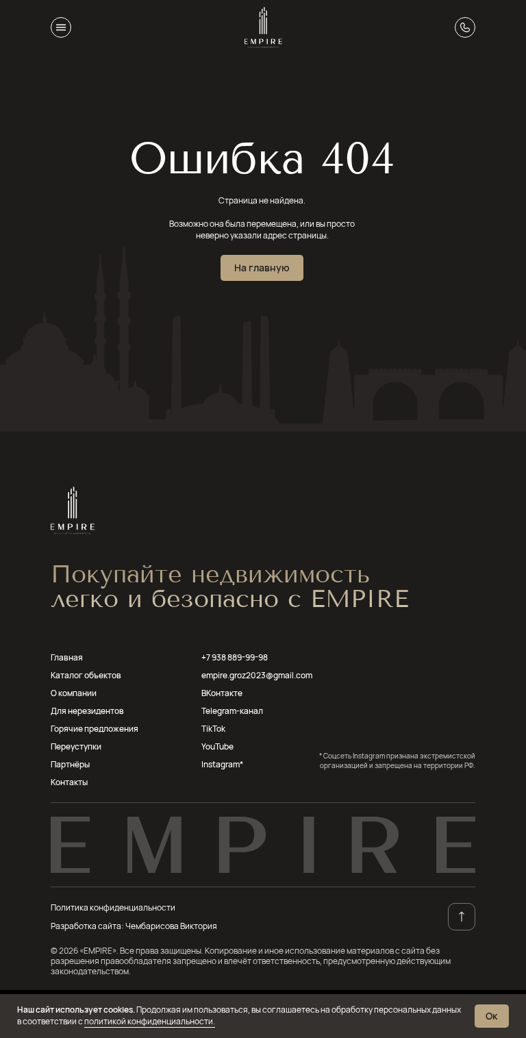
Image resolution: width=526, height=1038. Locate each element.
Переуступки (76, 746)
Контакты (69, 782)
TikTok (213, 728)
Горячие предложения (94, 728)
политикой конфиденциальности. (149, 1021)
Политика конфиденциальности (113, 907)
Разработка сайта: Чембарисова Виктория (134, 926)
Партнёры (70, 764)
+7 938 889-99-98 (234, 657)
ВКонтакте (221, 693)
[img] (263, 27)
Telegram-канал (232, 711)
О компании (74, 693)
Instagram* (222, 764)
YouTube (217, 746)
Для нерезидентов (87, 711)
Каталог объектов (86, 675)
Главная (67, 657)
